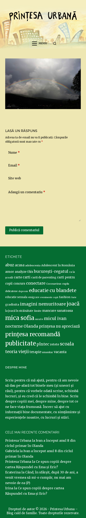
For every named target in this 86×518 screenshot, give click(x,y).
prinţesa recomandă (32, 334)
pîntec (43, 344)
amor (9, 272)
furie (73, 297)
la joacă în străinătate (19, 311)
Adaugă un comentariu (26, 192)
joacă (73, 304)
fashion (64, 297)
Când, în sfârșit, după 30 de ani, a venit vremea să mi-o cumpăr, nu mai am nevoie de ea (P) (41, 477)
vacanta (60, 352)
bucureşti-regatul (51, 271)
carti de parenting (43, 277)
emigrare (33, 297)
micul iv (39, 319)
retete (54, 344)
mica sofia (19, 318)
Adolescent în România (58, 265)
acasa (19, 265)
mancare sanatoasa (57, 311)
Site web (14, 178)
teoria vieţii (17, 351)
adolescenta (32, 265)
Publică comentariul (24, 230)
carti (26, 277)
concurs (19, 283)
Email (14, 165)
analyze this (24, 272)
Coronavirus (53, 283)
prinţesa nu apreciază (59, 326)
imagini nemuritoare (43, 304)
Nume (14, 152)
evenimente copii (49, 297)
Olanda (31, 326)
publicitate (20, 343)
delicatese (11, 291)
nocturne (14, 326)
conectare (35, 283)
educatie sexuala (16, 297)
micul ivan (55, 318)
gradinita (12, 304)
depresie (23, 291)
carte (18, 277)
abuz (9, 265)
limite (37, 310)
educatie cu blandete (52, 290)
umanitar (47, 352)
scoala (67, 344)
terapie (35, 352)
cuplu (65, 283)
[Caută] (54, 43)
